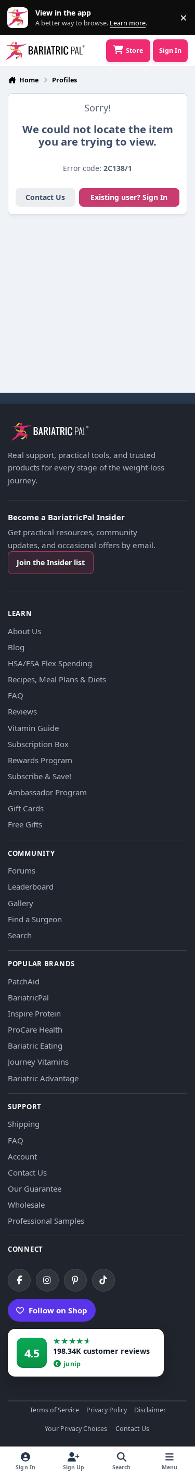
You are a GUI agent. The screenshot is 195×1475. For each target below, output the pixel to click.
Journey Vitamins (38, 1061)
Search (20, 935)
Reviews (22, 711)
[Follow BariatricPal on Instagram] (47, 1280)
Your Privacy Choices (76, 1429)
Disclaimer (150, 1410)
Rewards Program (40, 760)
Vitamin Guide (33, 728)
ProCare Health (35, 1029)
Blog (16, 647)
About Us (24, 631)
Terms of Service (54, 1410)
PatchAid (24, 981)
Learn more (20, 18)
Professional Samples (46, 1220)
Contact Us (45, 197)
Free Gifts (25, 824)
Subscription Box (38, 744)
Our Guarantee (34, 1188)
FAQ (15, 695)
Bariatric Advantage (43, 1078)
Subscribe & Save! (39, 776)
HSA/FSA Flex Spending (50, 663)
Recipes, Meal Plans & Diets (57, 679)
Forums (21, 870)
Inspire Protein (34, 1013)
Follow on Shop (58, 1310)
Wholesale (26, 1204)
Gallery (20, 903)
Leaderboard (31, 886)
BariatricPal (28, 997)
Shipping (24, 1124)
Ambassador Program (47, 792)
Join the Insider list (51, 562)
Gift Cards (26, 808)
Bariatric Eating (35, 1045)
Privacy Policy (106, 1410)
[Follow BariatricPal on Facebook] (19, 1280)
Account (22, 1156)
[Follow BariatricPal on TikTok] (103, 1280)
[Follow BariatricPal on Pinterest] (75, 1280)
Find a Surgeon (35, 919)
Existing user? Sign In (128, 197)
